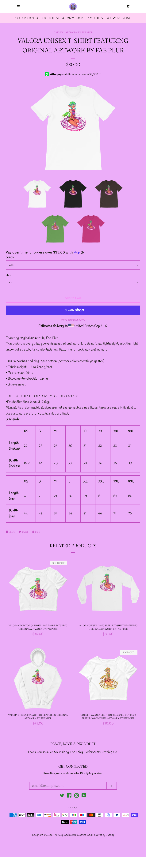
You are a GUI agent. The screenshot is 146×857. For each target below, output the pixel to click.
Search (73, 807)
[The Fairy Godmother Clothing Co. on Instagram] (76, 796)
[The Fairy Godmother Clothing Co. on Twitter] (62, 796)
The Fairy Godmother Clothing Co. (72, 835)
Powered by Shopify (103, 835)
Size (8, 274)
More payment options (73, 320)
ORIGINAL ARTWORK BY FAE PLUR (73, 32)
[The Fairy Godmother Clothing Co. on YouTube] (84, 796)
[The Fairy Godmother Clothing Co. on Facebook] (69, 796)
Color (10, 257)
